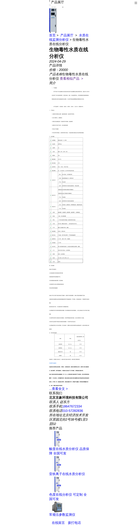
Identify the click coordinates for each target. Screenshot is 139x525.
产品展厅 (66, 35)
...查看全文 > (58, 389)
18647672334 (72, 406)
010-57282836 (72, 410)
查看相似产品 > (71, 78)
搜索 (62, 7)
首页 (52, 35)
